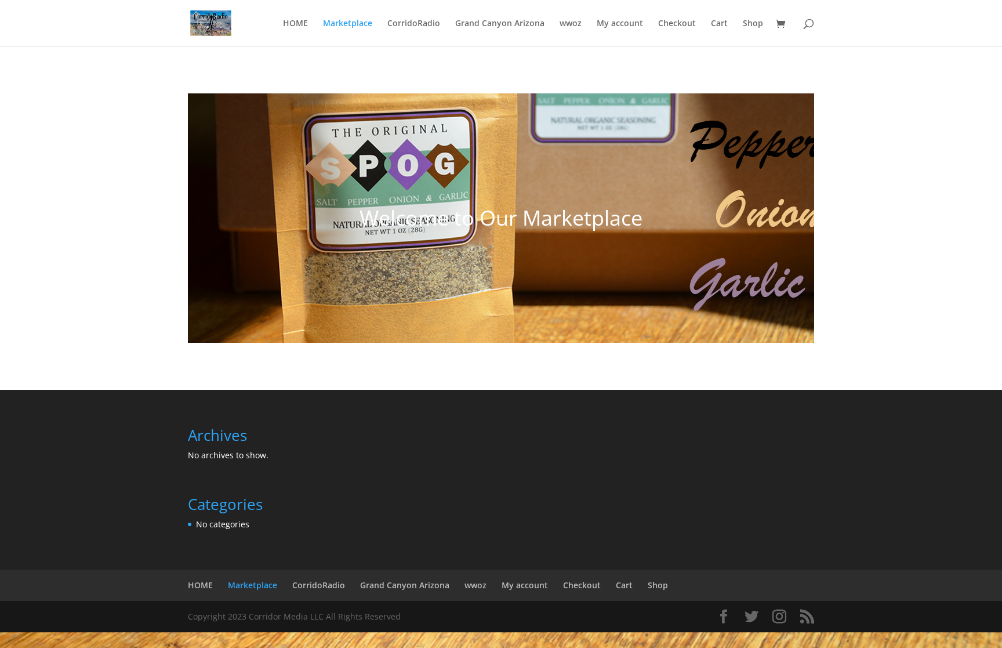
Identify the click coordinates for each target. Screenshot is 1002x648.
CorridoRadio (413, 23)
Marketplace (347, 23)
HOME (295, 23)
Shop (753, 23)
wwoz (571, 23)
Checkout (677, 23)
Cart (719, 23)
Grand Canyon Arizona (499, 23)
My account (620, 23)
